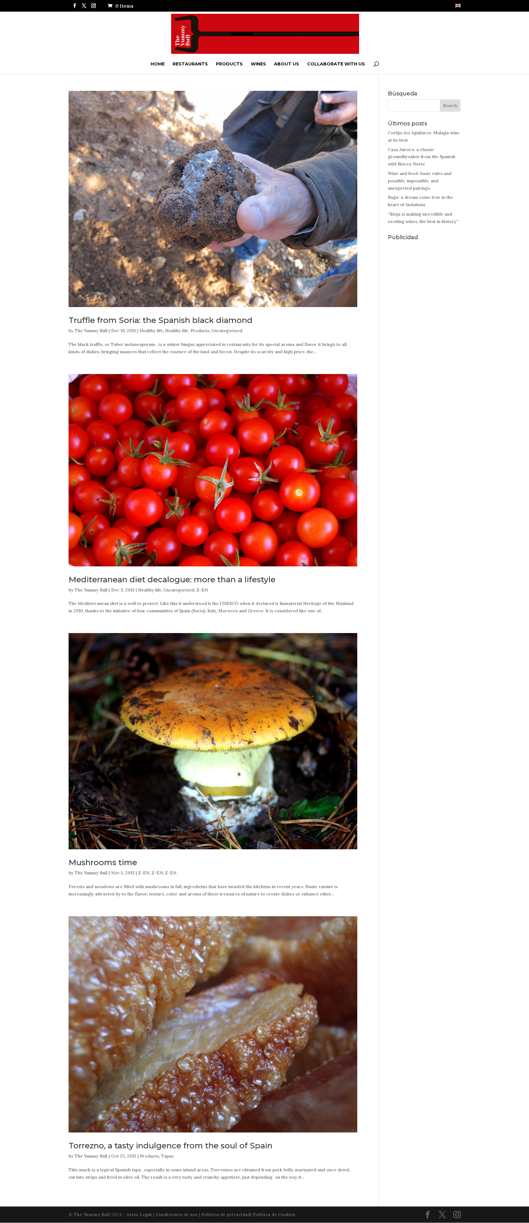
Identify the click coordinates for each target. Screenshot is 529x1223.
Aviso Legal (139, 1214)
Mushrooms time (103, 862)
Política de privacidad (225, 1214)
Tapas (167, 1156)
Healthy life (151, 330)
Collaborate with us (336, 64)
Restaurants (190, 64)
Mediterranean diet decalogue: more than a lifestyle (172, 579)
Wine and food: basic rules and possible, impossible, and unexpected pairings (420, 181)
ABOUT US (286, 64)
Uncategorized (227, 330)
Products (229, 64)
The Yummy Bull (91, 330)
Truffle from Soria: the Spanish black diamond (161, 320)
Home (158, 64)
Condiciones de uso (177, 1214)
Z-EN (202, 590)
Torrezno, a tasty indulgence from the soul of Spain (170, 1146)
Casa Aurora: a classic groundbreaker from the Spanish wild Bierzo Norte (421, 157)
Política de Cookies (274, 1214)
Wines (258, 64)
